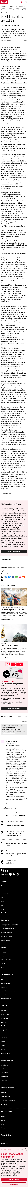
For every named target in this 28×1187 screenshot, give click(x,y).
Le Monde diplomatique (8, 1100)
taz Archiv (4, 1104)
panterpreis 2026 (6, 998)
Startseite (3, 9)
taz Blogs (3, 1092)
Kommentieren (12, 567)
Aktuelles (3, 952)
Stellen (3, 963)
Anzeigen (3, 1128)
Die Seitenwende (6, 960)
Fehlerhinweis (20, 567)
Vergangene (4, 1076)
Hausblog (4, 956)
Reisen (3, 1116)
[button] (26, 2)
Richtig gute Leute (6, 932)
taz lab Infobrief (5, 1053)
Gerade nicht (19, 1150)
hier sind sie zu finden (9, 733)
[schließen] (25, 1149)
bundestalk (4, 1010)
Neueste (20, 716)
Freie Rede (4, 1026)
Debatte (18, 9)
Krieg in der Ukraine (6, 936)
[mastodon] (10, 875)
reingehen (4, 1030)
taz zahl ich (4, 987)
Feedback (4, 1140)
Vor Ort (3, 1069)
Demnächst (4, 1065)
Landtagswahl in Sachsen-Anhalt (10, 925)
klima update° (5, 1018)
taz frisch (3, 1045)
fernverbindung (5, 1014)
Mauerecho (4, 1022)
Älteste (25, 716)
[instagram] (18, 875)
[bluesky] (14, 875)
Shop (2, 1124)
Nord (2, 909)
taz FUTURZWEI (5, 1096)
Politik (3, 886)
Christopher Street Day (7, 928)
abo (2, 979)
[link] (10, 6)
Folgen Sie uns (4, 874)
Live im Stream (5, 1073)
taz (5, 870)
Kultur (2, 897)
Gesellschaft (11, 9)
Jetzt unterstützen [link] (14, 551)
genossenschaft (5, 983)
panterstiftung (5, 995)
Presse (3, 967)
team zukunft (4, 1041)
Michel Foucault (5, 940)
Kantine (3, 1120)
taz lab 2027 (4, 1080)
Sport (2, 901)
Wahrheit (3, 913)
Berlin (2, 905)
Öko (2, 890)
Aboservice (4, 1143)
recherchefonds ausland (8, 991)
